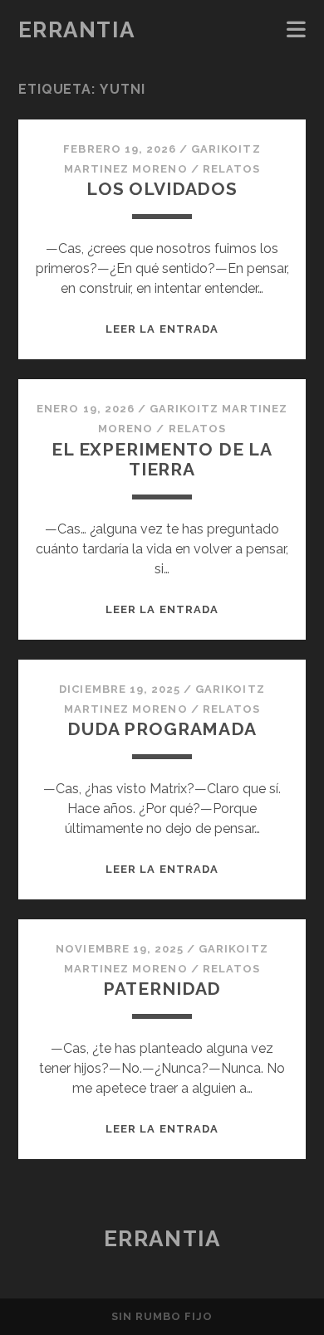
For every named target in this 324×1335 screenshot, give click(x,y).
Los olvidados (162, 188)
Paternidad (162, 988)
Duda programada (162, 729)
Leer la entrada (162, 329)
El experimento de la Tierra (162, 459)
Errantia (76, 29)
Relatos (231, 169)
